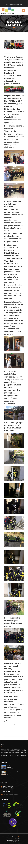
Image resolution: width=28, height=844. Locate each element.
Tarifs (18, 840)
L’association (17, 838)
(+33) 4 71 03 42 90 (15, 2)
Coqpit (18, 836)
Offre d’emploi (13, 841)
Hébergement (10, 840)
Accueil (8, 838)
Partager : (9, 725)
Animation (15, 840)
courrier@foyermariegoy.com (15, 4)
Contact (8, 841)
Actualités (12, 838)
